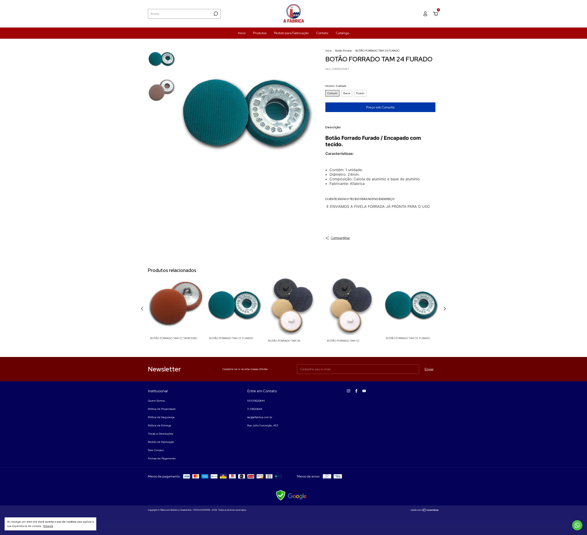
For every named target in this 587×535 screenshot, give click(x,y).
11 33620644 (254, 409)
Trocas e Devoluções (160, 434)
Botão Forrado (343, 50)
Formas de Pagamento (162, 458)
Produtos (259, 33)
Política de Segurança (161, 417)
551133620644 (256, 401)
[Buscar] (215, 13)
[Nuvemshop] (424, 510)
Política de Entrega (159, 425)
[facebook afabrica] (356, 391)
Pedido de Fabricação (161, 442)
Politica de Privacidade (162, 409)
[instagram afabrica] (348, 391)
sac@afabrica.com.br (259, 417)
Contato (322, 33)
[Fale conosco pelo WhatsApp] (577, 525)
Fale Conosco (156, 450)
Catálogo (342, 33)
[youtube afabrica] (364, 391)
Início (242, 33)
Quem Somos (156, 401)
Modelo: (335, 86)
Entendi (48, 526)
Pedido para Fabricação (291, 33)
